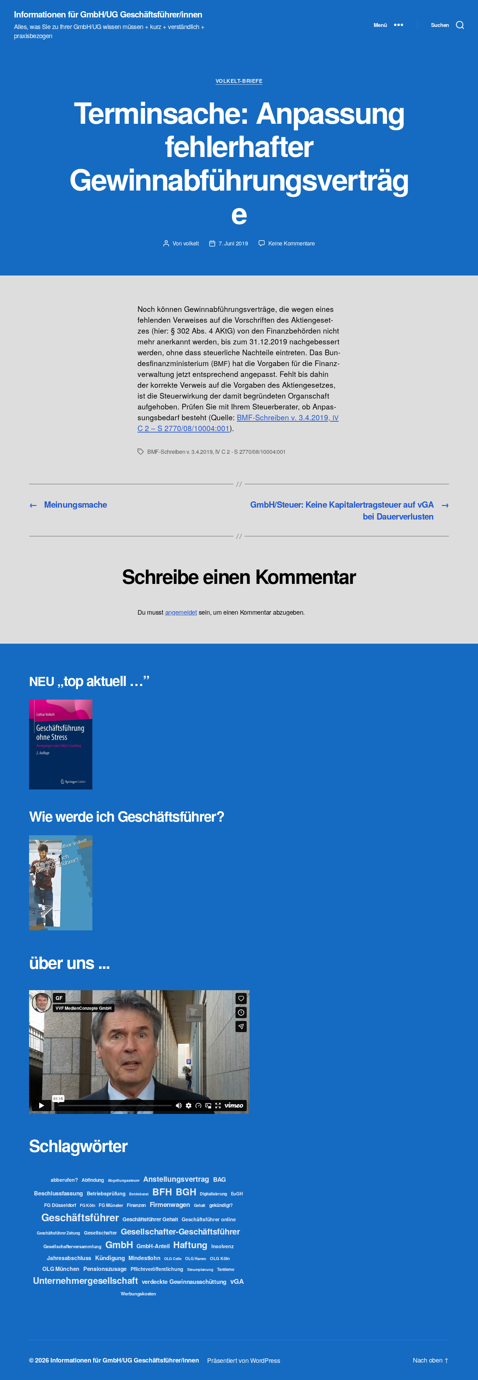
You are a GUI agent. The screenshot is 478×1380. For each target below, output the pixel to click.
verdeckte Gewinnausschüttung (184, 1281)
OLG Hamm (195, 1258)
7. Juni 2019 (233, 243)
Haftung (190, 1244)
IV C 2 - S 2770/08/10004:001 (250, 452)
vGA (237, 1281)
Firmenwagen (170, 1204)
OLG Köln (220, 1258)
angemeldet (181, 611)
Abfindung (93, 1180)
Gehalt (199, 1205)
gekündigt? (221, 1205)
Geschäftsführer (80, 1217)
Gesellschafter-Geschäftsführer (180, 1231)
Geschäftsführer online (209, 1219)
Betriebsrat (138, 1193)
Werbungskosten (138, 1293)
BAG (219, 1179)
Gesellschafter (100, 1232)
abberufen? (64, 1179)
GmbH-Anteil (152, 1246)
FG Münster (111, 1205)
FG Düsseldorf (60, 1204)
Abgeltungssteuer (124, 1180)
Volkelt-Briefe (239, 81)
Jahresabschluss (69, 1258)
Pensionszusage (105, 1269)
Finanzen (136, 1205)
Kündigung (110, 1257)
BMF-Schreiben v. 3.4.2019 (179, 452)
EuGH (237, 1193)
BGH (186, 1191)
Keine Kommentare (291, 243)
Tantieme (225, 1269)
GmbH (119, 1244)
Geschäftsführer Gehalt (150, 1219)
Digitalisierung (213, 1194)
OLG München (60, 1269)
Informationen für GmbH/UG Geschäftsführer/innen (108, 14)
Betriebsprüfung (106, 1193)
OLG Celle (173, 1258)
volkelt (191, 243)
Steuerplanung (200, 1269)
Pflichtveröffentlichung (157, 1268)
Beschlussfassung (58, 1193)
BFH (162, 1191)
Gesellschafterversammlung (72, 1246)
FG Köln (87, 1205)
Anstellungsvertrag (176, 1179)
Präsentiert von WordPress (243, 1360)
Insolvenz (222, 1246)
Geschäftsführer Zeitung (58, 1233)
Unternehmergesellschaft (85, 1280)
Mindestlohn (144, 1258)
